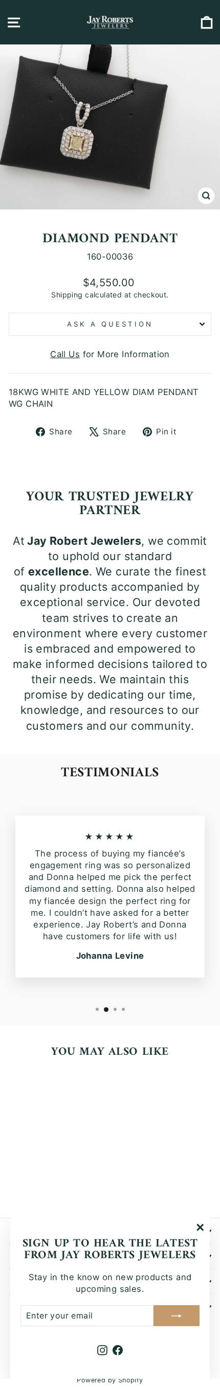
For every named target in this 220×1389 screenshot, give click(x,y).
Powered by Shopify (110, 1380)
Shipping (66, 294)
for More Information (110, 354)
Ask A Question (110, 324)
